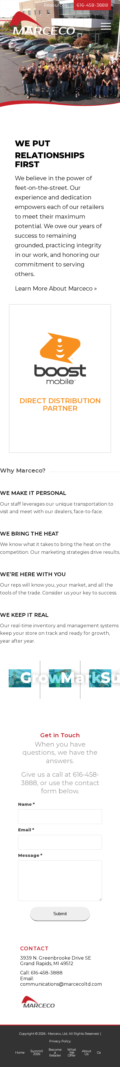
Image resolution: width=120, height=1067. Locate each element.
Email (26, 829)
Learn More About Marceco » (56, 288)
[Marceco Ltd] (50, 23)
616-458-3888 (47, 973)
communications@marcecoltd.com (61, 984)
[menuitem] (103, 24)
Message (30, 855)
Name (26, 804)
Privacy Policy (60, 1041)
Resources (55, 5)
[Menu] (103, 25)
